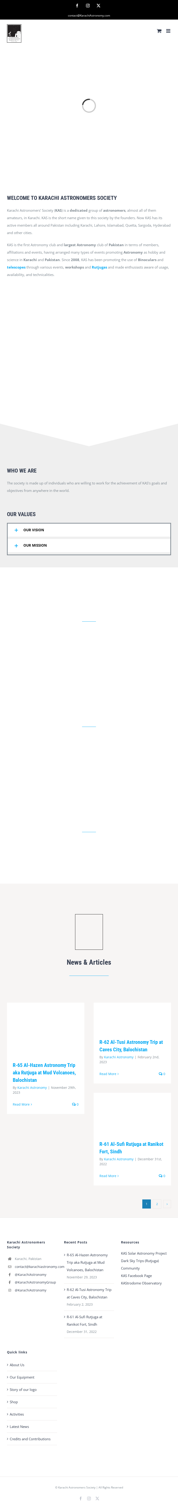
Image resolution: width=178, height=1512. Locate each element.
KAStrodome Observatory (141, 1283)
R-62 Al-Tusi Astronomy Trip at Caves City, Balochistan (126, 1017)
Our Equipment (22, 1377)
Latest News (19, 1426)
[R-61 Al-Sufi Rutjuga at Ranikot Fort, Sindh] (132, 1113)
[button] (89, 530)
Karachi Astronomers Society (76, 1487)
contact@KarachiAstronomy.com (89, 15)
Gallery (52, 1028)
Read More (21, 1104)
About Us (17, 1364)
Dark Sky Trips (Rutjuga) (140, 1260)
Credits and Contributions (30, 1439)
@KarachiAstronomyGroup (35, 1282)
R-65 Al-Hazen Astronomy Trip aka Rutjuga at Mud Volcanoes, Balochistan (39, 1028)
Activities (17, 1414)
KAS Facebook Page (136, 1275)
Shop (14, 1402)
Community (130, 1268)
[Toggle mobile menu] (168, 30)
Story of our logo (23, 1389)
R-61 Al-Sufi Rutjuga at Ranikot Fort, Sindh (126, 1113)
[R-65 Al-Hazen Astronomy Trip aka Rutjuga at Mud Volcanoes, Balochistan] (45, 1029)
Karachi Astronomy (32, 1087)
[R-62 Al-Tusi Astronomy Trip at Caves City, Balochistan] (132, 1017)
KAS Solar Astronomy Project (144, 1253)
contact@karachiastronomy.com (36, 1266)
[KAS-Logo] (89, 915)
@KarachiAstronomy (30, 1274)
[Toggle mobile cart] (159, 30)
